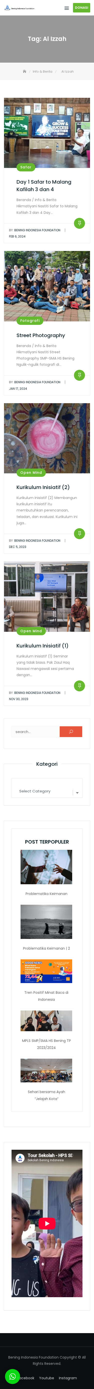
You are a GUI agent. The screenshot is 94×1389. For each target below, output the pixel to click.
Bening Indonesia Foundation (34, 230)
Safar (26, 167)
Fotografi (30, 320)
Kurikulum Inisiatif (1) (43, 645)
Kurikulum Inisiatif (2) (43, 487)
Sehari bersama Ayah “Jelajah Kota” (46, 1095)
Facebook (25, 1378)
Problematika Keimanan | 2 (46, 948)
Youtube (46, 1378)
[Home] (25, 71)
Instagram (68, 1378)
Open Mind (31, 472)
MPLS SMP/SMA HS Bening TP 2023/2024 (46, 1044)
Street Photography (41, 335)
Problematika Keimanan (46, 893)
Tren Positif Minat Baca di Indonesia (46, 996)
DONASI (81, 7)
